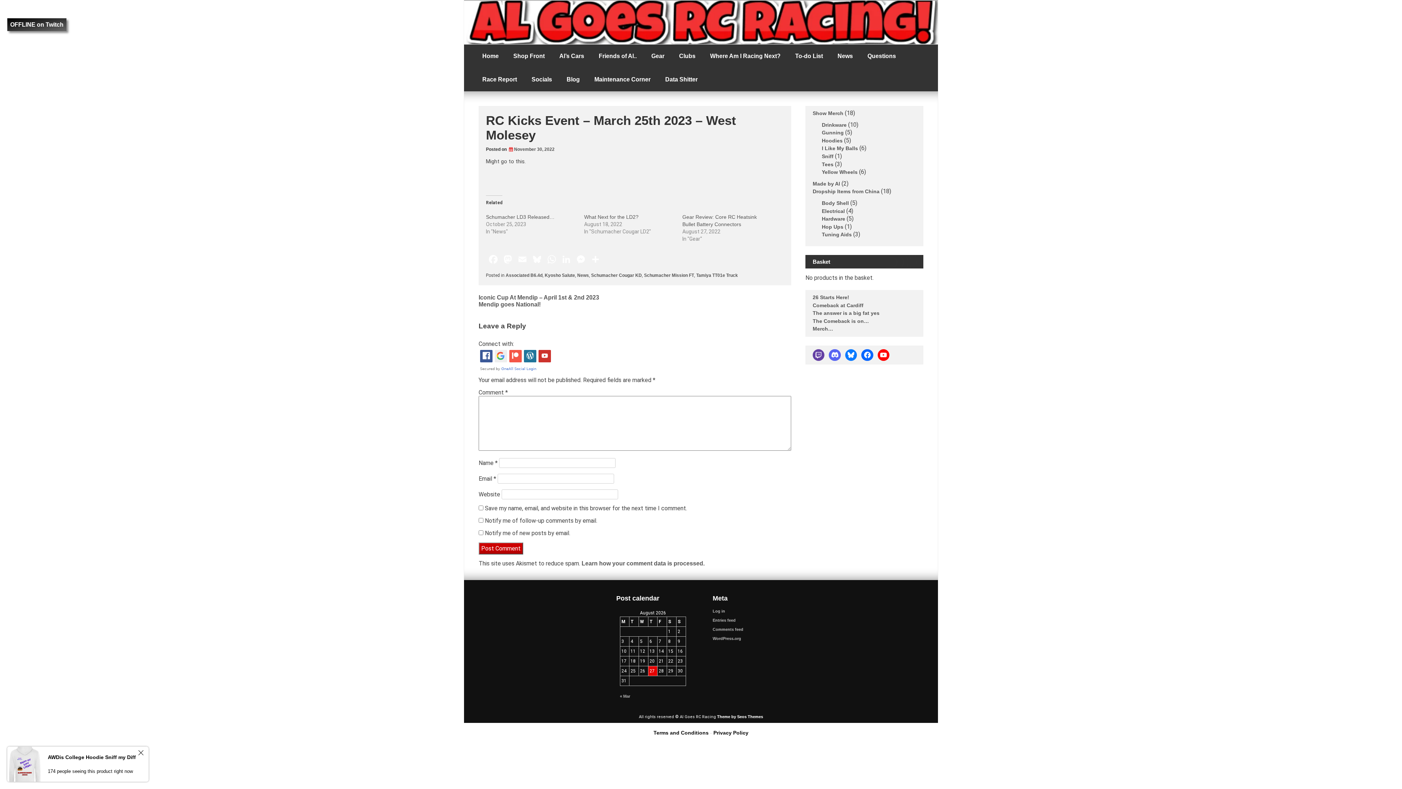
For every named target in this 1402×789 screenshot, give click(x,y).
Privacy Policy (730, 733)
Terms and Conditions (681, 733)
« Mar (625, 696)
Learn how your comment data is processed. (643, 563)
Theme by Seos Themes (740, 716)
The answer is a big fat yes (846, 313)
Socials (542, 79)
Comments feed (728, 629)
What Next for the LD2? (611, 217)
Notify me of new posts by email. (527, 533)
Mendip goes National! (510, 304)
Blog (573, 79)
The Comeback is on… (841, 321)
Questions (881, 56)
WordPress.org (727, 638)
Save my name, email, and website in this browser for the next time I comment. (586, 508)
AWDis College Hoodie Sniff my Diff (92, 757)
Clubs (687, 56)
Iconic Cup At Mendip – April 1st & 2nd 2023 (539, 297)
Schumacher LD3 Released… (520, 217)
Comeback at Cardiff (838, 305)
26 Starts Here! (831, 297)
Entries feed (724, 620)
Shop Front (529, 56)
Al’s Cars (571, 56)
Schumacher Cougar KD (616, 275)
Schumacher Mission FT (669, 275)
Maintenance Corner (622, 79)
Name (488, 463)
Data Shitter (681, 79)
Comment (493, 392)
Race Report (499, 79)
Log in (719, 611)
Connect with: (496, 343)
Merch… (823, 329)
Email (487, 478)
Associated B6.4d (524, 275)
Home (490, 56)
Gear (657, 56)
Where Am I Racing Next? (745, 56)
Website (489, 494)
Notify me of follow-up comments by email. (541, 520)
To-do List (809, 56)
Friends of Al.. (618, 56)
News (845, 56)
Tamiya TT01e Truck (717, 275)
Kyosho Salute (560, 275)
